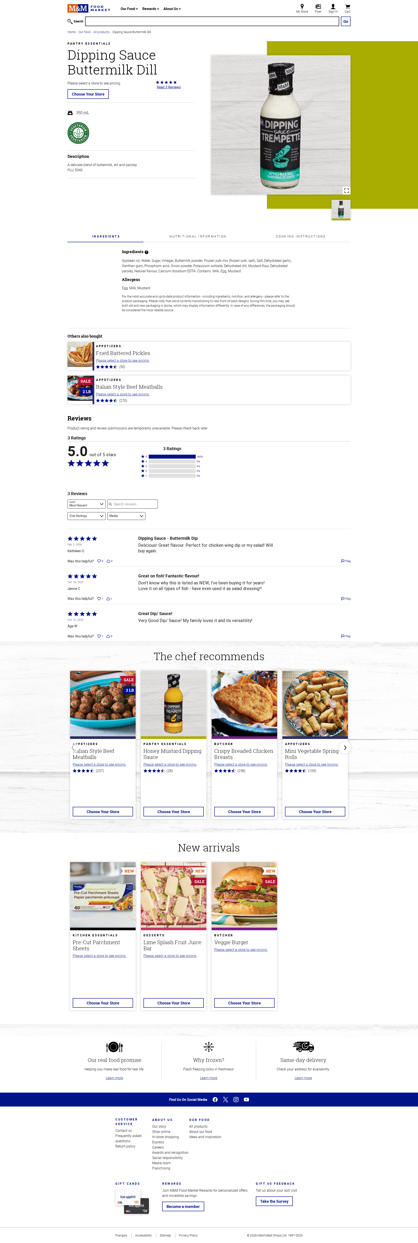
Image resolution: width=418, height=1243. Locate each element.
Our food (84, 32)
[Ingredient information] (146, 251)
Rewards (149, 8)
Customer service (126, 1121)
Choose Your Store (88, 94)
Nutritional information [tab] (198, 236)
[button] (172, 457)
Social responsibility (167, 1157)
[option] (102, 747)
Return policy (125, 1146)
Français (121, 1235)
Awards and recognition (170, 1152)
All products (101, 32)
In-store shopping (165, 1136)
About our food (200, 1131)
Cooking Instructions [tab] (301, 236)
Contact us (123, 1130)
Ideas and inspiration (205, 1136)
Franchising (161, 1168)
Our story (159, 1126)
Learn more (114, 1077)
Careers (158, 1147)
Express (158, 1142)
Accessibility (143, 1235)
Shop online (161, 1131)
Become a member (183, 1206)
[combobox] (86, 504)
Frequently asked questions (128, 1138)
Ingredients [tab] (106, 236)
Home (71, 32)
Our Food (128, 8)
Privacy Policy (188, 1235)
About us (162, 1120)
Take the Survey (274, 1201)
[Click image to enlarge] (281, 125)
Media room (161, 1163)
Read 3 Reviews (169, 87)
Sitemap (165, 1235)
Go (345, 21)
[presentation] (106, 236)
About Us (171, 8)
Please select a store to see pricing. (123, 360)
